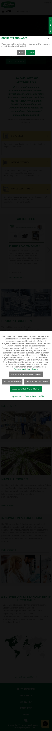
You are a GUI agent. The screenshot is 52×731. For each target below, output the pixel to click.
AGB (41, 396)
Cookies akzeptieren (37, 381)
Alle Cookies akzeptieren (26, 389)
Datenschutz (30, 396)
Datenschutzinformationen (26, 369)
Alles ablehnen (12, 381)
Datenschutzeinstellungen (26, 374)
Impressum (15, 396)
